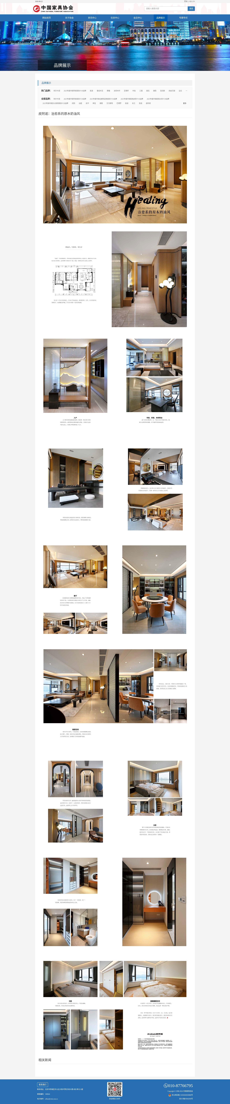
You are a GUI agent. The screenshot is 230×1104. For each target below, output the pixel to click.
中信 (134, 91)
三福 (141, 91)
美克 (147, 91)
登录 (185, 1)
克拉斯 (162, 91)
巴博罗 (119, 103)
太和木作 (117, 91)
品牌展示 (160, 18)
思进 (91, 91)
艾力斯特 (109, 103)
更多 (184, 103)
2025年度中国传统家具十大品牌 (75, 91)
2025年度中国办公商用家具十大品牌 (55, 103)
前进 (126, 103)
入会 (190, 1)
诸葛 (101, 103)
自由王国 (172, 91)
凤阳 (73, 103)
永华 (87, 103)
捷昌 (154, 91)
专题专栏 (183, 18)
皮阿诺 (148, 103)
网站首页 (46, 18)
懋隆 (108, 91)
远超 (80, 103)
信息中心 (115, 18)
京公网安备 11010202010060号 (182, 1095)
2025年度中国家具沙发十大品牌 (158, 99)
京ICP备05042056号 (186, 1099)
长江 (133, 103)
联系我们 (42, 1085)
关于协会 (69, 18)
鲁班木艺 (100, 91)
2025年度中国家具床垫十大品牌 (132, 99)
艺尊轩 (126, 91)
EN (194, 1)
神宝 (94, 103)
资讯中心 (92, 18)
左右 (180, 91)
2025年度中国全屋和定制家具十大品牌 (103, 99)
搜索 (191, 9)
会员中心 (138, 18)
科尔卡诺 (57, 91)
